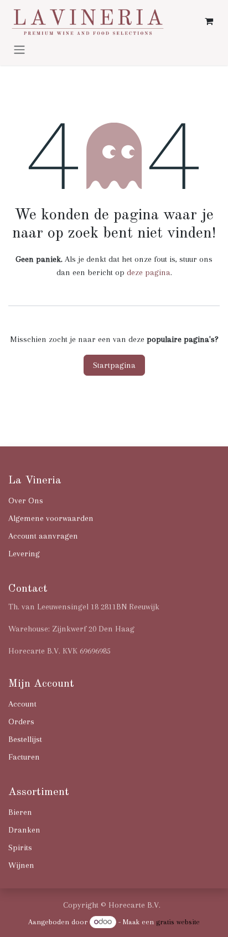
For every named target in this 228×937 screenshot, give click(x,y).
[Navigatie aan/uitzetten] (19, 49)
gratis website (178, 922)
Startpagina (114, 365)
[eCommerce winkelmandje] (209, 21)
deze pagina (148, 272)
